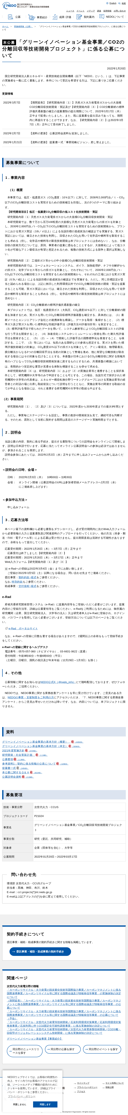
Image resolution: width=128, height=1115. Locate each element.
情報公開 (110, 1087)
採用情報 (107, 11)
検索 (124, 3)
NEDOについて (115, 16)
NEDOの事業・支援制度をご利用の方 (31, 697)
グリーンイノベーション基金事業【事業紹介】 (35, 1038)
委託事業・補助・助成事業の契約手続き (40, 951)
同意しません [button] (19, 1104)
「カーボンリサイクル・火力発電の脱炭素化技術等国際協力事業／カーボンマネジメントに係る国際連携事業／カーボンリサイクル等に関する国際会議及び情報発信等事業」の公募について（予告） (64, 1015)
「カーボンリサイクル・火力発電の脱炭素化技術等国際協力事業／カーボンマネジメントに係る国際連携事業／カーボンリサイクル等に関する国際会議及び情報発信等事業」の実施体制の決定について (64, 993)
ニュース (70, 11)
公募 (18, 17)
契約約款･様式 (28, 577)
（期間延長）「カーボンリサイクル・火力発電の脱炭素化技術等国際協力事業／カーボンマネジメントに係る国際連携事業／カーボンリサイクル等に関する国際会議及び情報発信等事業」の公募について (64, 1004)
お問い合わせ (120, 11)
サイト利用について (115, 1083)
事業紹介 (42, 17)
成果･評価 (65, 17)
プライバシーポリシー (87, 1087)
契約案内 (89, 16)
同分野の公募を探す (63, 1049)
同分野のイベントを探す (103, 1049)
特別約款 (17, 581)
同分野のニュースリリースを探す (26, 1051)
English (113, 3)
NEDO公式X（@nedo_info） (58, 682)
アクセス (81, 1091)
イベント (80, 11)
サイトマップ (83, 1083)
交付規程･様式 (28, 586)
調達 (99, 11)
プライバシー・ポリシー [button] (21, 1096)
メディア (91, 11)
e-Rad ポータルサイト (23, 628)
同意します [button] (45, 1104)
